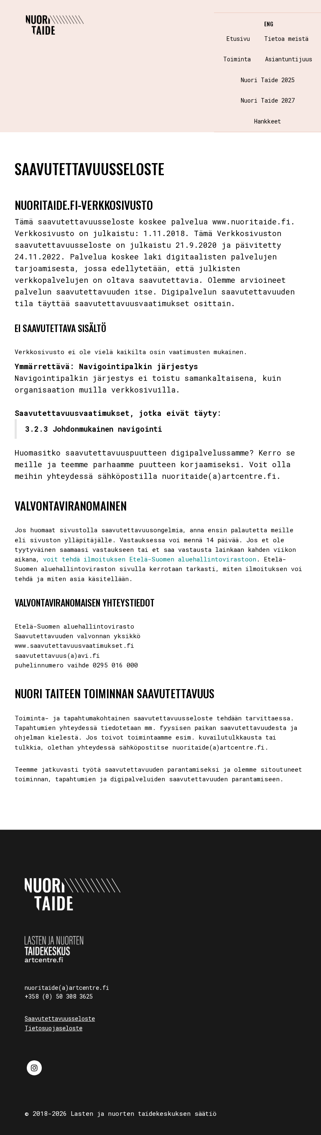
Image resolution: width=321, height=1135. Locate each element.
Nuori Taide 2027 (268, 100)
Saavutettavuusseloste (60, 1018)
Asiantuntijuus (288, 59)
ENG (268, 24)
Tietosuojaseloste (53, 1028)
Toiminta (237, 59)
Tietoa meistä (286, 39)
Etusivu (238, 39)
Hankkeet (267, 121)
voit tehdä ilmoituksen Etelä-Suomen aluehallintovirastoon (149, 559)
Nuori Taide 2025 (268, 80)
